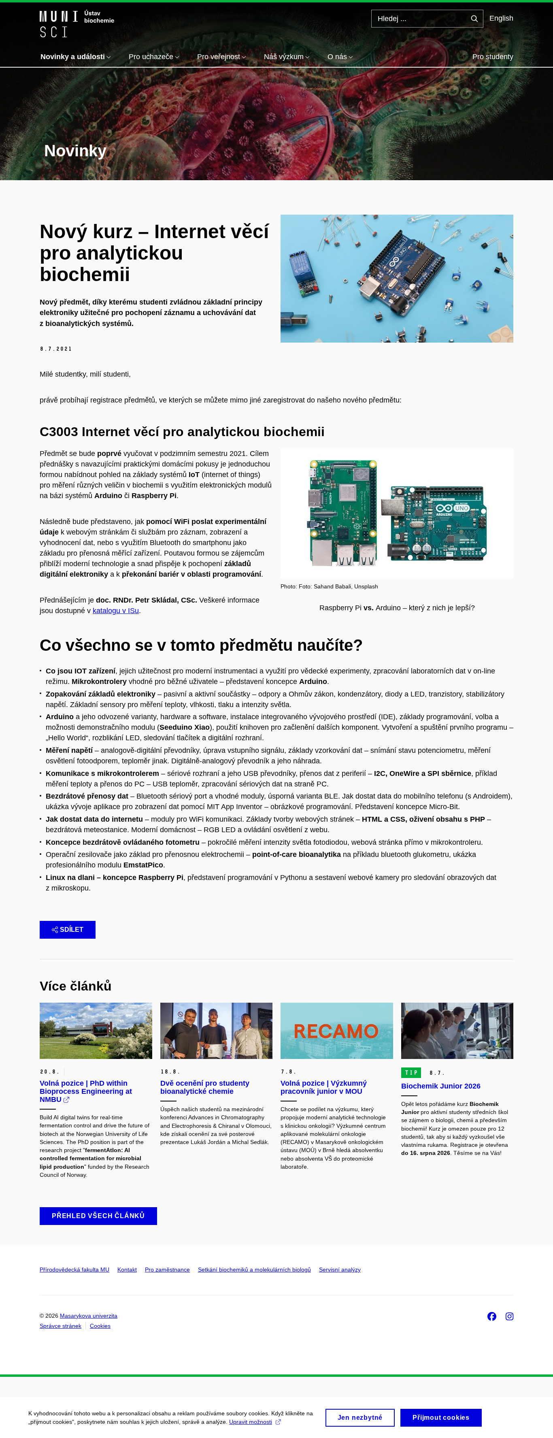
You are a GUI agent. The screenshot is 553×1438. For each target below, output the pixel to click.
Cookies (100, 1326)
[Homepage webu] (77, 23)
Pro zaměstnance (167, 1269)
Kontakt (127, 1269)
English (501, 18)
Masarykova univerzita (88, 1315)
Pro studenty (492, 57)
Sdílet (71, 929)
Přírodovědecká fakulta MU (74, 1269)
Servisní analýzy (340, 1269)
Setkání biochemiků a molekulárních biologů (254, 1269)
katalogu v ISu (116, 611)
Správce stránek (60, 1326)
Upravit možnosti (250, 1422)
